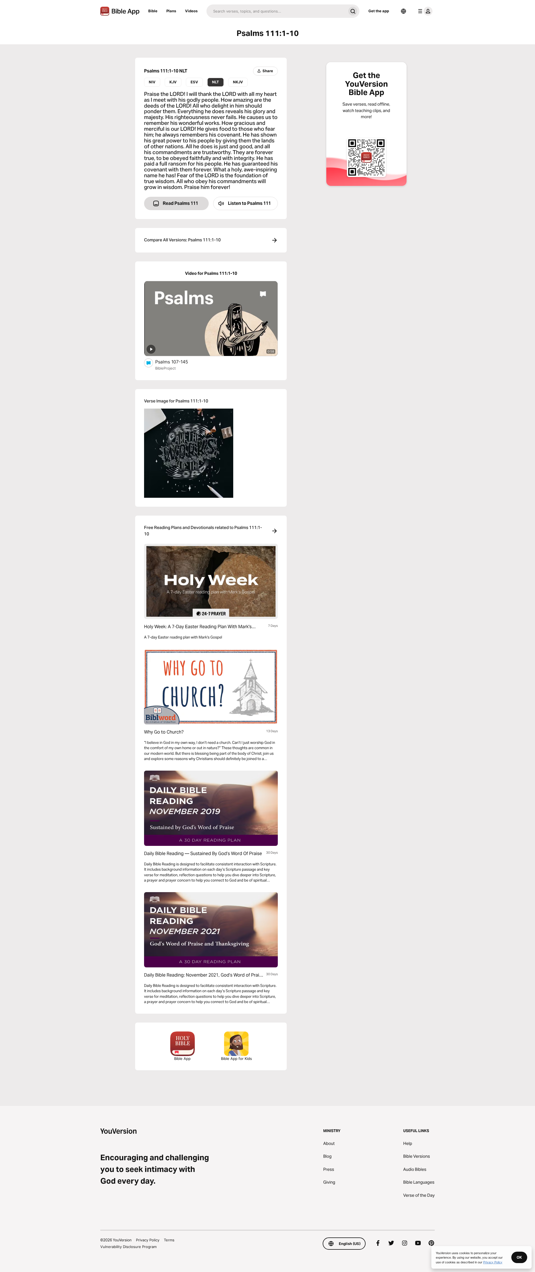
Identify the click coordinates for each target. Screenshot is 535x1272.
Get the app (378, 11)
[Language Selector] (403, 11)
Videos (191, 11)
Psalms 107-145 (177, 362)
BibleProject (165, 368)
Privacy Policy (147, 1240)
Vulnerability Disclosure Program (128, 1246)
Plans (171, 11)
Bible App (182, 1058)
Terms (169, 1240)
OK (519, 1257)
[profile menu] (424, 11)
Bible (152, 11)
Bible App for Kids (236, 1058)
